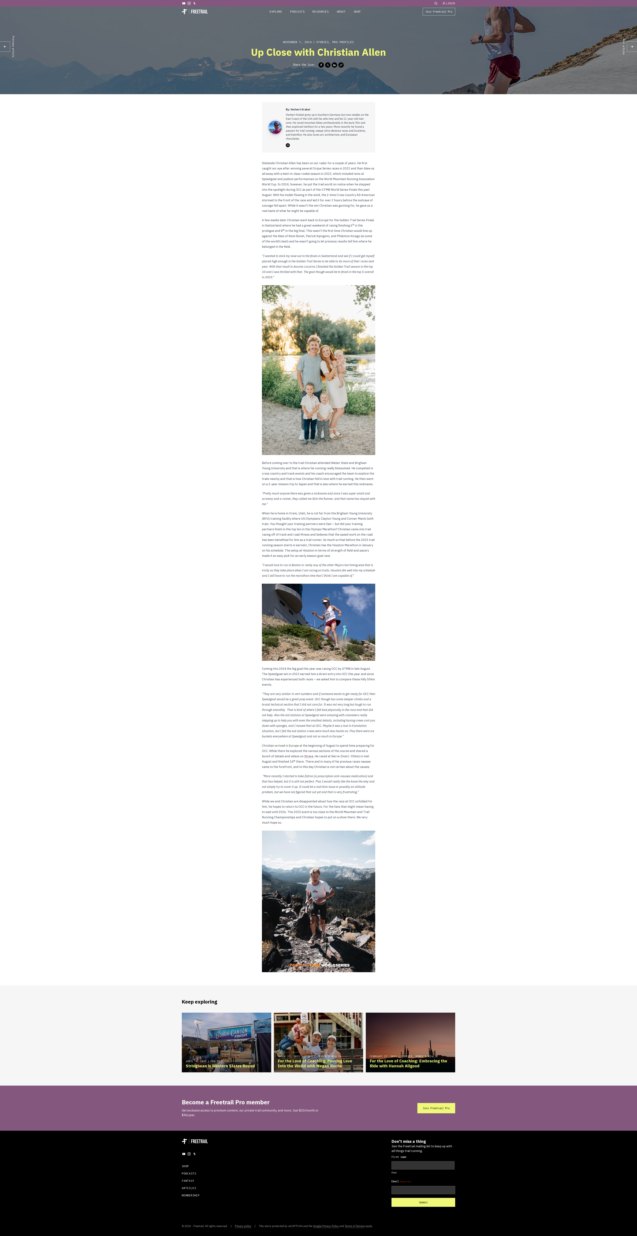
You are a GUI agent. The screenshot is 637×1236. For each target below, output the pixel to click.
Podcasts (297, 11)
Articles (189, 1188)
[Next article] (632, 46)
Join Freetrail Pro (438, 11)
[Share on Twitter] (327, 65)
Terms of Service (355, 1226)
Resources (321, 11)
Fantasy (188, 1180)
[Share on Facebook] (321, 65)
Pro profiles (343, 42)
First (394, 1172)
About (341, 11)
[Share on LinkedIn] (334, 65)
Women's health (330, 1056)
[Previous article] (5, 46)
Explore (276, 11)
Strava (308, 756)
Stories (322, 42)
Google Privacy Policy (326, 1226)
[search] (436, 3)
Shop (357, 11)
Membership (191, 1195)
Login (450, 3)
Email (401, 1181)
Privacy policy (243, 1226)
